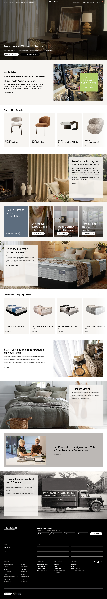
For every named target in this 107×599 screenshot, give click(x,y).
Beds (10, 2)
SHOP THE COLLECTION (10, 54)
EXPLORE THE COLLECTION (12, 265)
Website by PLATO (99, 593)
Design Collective (90, 2)
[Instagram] (98, 561)
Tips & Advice (57, 572)
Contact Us (56, 564)
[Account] (100, 2)
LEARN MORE (6, 367)
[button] (102, 2)
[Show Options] (87, 533)
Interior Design (32, 2)
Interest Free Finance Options (78, 570)
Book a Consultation (77, 2)
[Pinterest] (101, 561)
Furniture (5, 2)
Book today (56, 454)
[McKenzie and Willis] (53, 2)
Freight (72, 566)
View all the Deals (8, 92)
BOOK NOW (74, 183)
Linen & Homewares (16, 2)
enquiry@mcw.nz (8, 551)
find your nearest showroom (29, 54)
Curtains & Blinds (24, 2)
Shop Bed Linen (75, 402)
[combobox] (82, 533)
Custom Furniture (41, 568)
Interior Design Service (42, 564)
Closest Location (80, 531)
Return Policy (74, 564)
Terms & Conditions (75, 568)
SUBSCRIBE (96, 533)
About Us (84, 2)
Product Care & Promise (59, 570)
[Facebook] (95, 561)
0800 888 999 (7, 547)
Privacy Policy (92, 593)
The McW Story (57, 568)
